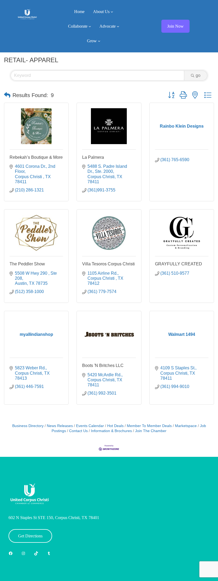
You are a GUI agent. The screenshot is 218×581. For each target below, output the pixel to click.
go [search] (198, 75)
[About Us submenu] (112, 11)
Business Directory (28, 426)
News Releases (60, 426)
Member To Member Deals (149, 426)
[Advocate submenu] (118, 26)
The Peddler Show (27, 264)
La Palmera (93, 157)
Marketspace (186, 426)
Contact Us (78, 431)
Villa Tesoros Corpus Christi (108, 264)
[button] (7, 95)
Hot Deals (115, 426)
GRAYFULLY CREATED (178, 264)
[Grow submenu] (99, 41)
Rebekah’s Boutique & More (36, 157)
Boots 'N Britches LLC (103, 365)
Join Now (175, 26)
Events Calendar (90, 426)
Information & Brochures (111, 431)
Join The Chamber (150, 431)
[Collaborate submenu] (90, 26)
